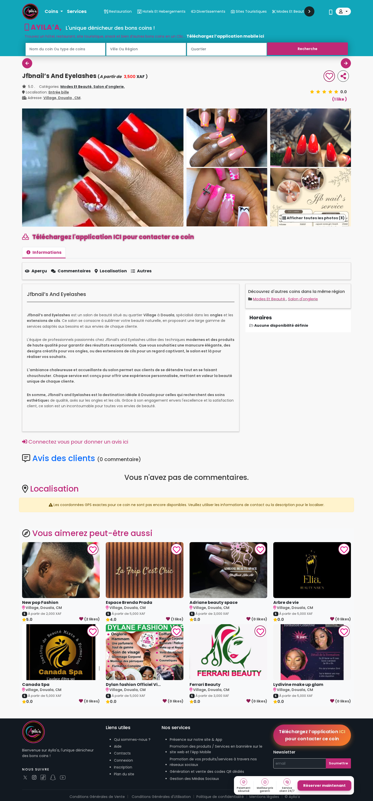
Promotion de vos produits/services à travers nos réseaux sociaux (213, 762)
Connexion (123, 760)
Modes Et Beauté (269, 299)
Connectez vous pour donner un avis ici (77, 441)
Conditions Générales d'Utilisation (161, 796)
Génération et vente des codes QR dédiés (207, 771)
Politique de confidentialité (220, 796)
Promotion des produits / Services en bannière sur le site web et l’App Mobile (216, 749)
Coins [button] (52, 11)
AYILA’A (44, 27)
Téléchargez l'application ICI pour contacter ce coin (112, 237)
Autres (144, 271)
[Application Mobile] (330, 13)
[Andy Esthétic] (346, 63)
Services (77, 11)
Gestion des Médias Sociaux (194, 778)
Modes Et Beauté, (76, 86)
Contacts (122, 753)
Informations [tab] (46, 252)
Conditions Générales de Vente (97, 796)
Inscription (123, 767)
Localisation (113, 271)
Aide (118, 746)
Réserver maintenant (324, 785)
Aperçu (39, 271)
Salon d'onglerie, (109, 86)
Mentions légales (264, 796)
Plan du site (124, 774)
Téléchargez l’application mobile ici (225, 36)
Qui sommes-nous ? (132, 739)
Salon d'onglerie (303, 299)
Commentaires (74, 271)
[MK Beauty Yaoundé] (27, 63)
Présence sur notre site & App (196, 739)
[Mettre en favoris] (329, 77)
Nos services (176, 727)
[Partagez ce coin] (343, 76)
